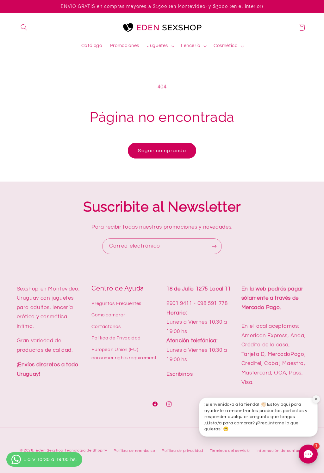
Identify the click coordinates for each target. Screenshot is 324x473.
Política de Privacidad (116, 338)
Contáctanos (106, 326)
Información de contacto (281, 450)
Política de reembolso (134, 450)
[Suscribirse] (214, 246)
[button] (24, 27)
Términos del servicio (230, 450)
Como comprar (108, 315)
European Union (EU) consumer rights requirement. (124, 353)
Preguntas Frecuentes (116, 303)
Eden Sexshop (49, 450)
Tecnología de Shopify (86, 450)
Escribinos (179, 374)
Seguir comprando (162, 150)
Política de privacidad (182, 450)
